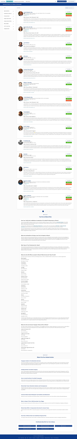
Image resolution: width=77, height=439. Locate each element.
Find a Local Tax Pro (9, 1)
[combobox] (9, 8)
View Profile (68, 42)
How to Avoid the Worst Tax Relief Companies (31, 378)
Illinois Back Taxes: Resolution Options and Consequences (34, 386)
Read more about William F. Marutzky (29, 92)
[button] (69, 15)
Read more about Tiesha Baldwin (28, 121)
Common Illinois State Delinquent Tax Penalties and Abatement (35, 394)
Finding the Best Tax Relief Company (29, 369)
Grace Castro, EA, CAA (28, 26)
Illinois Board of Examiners (38, 225)
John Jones (26, 56)
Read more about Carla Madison (28, 51)
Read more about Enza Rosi (27, 162)
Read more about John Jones (27, 64)
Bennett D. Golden (27, 180)
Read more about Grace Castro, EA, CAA (29, 38)
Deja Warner (26, 167)
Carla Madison (26, 42)
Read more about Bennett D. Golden (29, 191)
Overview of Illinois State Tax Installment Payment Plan (33, 415)
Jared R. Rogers (27, 126)
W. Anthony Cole (27, 140)
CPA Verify (57, 225)
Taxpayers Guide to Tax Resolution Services (31, 360)
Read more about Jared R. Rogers (28, 136)
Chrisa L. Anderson (27, 195)
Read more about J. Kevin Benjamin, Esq (29, 22)
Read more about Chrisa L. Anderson (29, 206)
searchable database (60, 222)
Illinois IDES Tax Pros (27, 428)
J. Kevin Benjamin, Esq (28, 12)
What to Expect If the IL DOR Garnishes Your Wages (32, 401)
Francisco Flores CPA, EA (28, 69)
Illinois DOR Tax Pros (46, 428)
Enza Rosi (25, 154)
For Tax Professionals (71, 1)
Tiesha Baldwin (27, 111)
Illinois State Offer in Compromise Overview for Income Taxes (35, 408)
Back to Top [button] (45, 214)
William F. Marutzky (27, 82)
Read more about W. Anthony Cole (28, 149)
